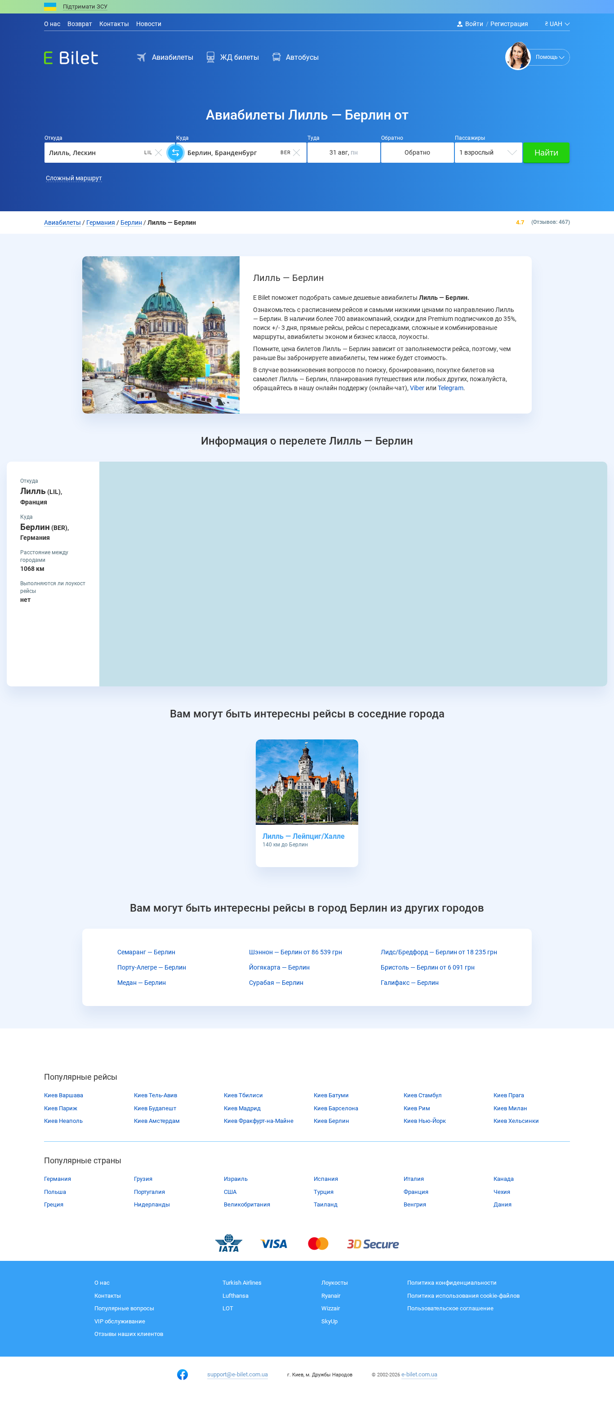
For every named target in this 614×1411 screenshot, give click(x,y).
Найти (546, 152)
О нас (52, 23)
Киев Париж (60, 1108)
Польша (55, 1191)
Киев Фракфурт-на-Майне (259, 1120)
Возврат (79, 23)
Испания (326, 1178)
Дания (503, 1204)
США (230, 1191)
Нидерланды (152, 1204)
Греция (53, 1204)
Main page (63, 55)
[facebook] (182, 1374)
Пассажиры (470, 138)
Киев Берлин (331, 1120)
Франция (416, 1191)
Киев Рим (417, 1108)
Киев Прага (509, 1095)
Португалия (149, 1191)
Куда (182, 138)
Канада (504, 1178)
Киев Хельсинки (516, 1120)
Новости (148, 23)
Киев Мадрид (242, 1108)
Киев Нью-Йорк (425, 1120)
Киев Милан (510, 1108)
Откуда (53, 138)
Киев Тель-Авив (155, 1095)
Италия (414, 1178)
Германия (57, 1178)
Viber (417, 388)
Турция (324, 1191)
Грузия (143, 1178)
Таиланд (326, 1204)
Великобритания (247, 1204)
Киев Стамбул (423, 1095)
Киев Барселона (336, 1108)
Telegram (450, 388)
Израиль (236, 1178)
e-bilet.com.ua (419, 1374)
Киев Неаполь (63, 1120)
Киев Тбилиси (243, 1095)
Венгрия (415, 1204)
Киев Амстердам (157, 1120)
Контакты (114, 23)
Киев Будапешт (155, 1108)
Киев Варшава (63, 1095)
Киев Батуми (331, 1095)
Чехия (502, 1191)
